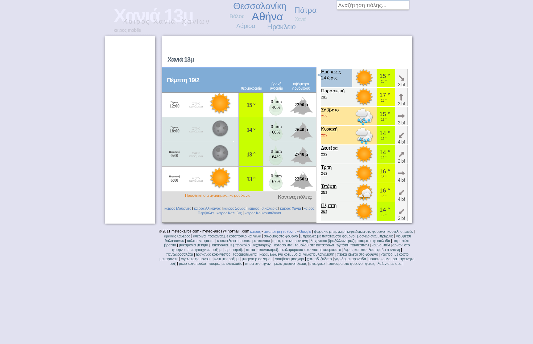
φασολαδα (381, 241)
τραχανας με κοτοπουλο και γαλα (234, 236)
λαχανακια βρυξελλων (328, 241)
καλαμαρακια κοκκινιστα (301, 250)
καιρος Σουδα (234, 208)
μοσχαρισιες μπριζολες (375, 236)
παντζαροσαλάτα (179, 254)
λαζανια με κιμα (390, 263)
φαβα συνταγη (388, 250)
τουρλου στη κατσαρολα (314, 245)
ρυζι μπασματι (359, 241)
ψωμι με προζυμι (226, 259)
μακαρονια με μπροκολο (230, 245)
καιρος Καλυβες (229, 213)
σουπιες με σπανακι (254, 241)
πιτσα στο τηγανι (258, 263)
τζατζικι (342, 245)
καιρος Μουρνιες (177, 208)
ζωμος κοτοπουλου (359, 250)
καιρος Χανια (290, 208)
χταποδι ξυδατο (319, 259)
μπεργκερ (317, 263)
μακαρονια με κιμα (193, 245)
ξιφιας (302, 263)
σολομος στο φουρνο (281, 236)
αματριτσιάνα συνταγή (290, 241)
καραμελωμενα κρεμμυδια (280, 254)
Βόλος (236, 16)
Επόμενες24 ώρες (331, 74)
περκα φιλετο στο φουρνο (357, 254)
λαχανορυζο (261, 245)
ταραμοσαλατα (245, 254)
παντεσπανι (359, 245)
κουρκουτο (332, 250)
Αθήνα (267, 16)
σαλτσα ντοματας (200, 241)
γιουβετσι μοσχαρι (289, 259)
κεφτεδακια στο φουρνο (366, 231)
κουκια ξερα (226, 241)
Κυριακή (329, 131)
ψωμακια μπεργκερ (329, 231)
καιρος (255, 231)
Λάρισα (245, 25)
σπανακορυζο (268, 250)
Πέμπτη (328, 208)
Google (305, 231)
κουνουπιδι (381, 245)
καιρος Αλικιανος (207, 208)
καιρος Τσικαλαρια (263, 208)
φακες (370, 263)
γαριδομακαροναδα (350, 259)
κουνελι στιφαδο (400, 231)
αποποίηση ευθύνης (280, 231)
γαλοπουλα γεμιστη (318, 254)
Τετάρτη (329, 189)
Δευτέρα (329, 150)
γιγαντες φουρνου (195, 259)
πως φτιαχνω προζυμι (204, 250)
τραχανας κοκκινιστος (213, 254)
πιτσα (250, 250)
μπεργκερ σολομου (257, 259)
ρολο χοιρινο (284, 263)
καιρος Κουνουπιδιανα (263, 213)
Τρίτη (326, 169)
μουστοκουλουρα (383, 259)
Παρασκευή (332, 93)
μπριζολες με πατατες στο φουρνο (327, 236)
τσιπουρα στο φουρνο (345, 263)
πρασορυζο (234, 250)
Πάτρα (305, 10)
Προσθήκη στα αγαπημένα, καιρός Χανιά (217, 195)
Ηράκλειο (281, 27)
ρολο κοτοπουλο (192, 263)
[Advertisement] (333, 51)
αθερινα (199, 236)
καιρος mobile (127, 30)
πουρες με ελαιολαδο (225, 263)
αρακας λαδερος (177, 236)
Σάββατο (330, 112)
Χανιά (300, 19)
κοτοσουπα (283, 245)
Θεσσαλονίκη (260, 6)
